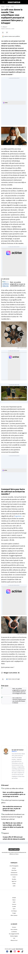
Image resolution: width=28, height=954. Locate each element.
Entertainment (14, 872)
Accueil (2, 7)
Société (14, 906)
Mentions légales (14, 936)
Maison (14, 900)
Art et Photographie (14, 866)
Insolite (14, 883)
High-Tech (14, 881)
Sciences (14, 904)
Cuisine (14, 877)
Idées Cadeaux (14, 915)
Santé (14, 902)
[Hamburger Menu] (3, 2)
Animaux (14, 868)
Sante (12, 7)
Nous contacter (14, 929)
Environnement (14, 875)
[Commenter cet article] (7, 32)
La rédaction (14, 931)
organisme (18, 516)
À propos (14, 927)
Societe (7, 7)
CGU (14, 938)
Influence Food (14, 940)
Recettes (14, 879)
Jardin (14, 886)
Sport (14, 908)
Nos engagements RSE (14, 934)
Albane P (5, 27)
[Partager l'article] (2, 32)
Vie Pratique (14, 911)
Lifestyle (14, 897)
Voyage (14, 913)
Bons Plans (14, 870)
